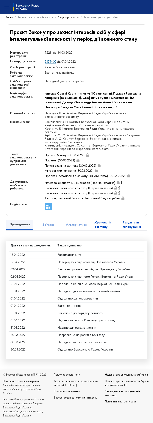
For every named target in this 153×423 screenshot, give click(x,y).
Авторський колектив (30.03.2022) (69, 171)
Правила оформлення (67, 391)
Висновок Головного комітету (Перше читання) (79, 188)
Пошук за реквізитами (68, 17)
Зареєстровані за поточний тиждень (75, 397)
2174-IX (50, 62)
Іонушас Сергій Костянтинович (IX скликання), (79, 93)
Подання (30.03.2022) (60, 160)
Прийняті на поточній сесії (120, 401)
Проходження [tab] (20, 224)
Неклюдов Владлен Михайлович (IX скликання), (80, 107)
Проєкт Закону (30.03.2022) (65, 155)
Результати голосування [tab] (132, 225)
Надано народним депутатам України (127, 374)
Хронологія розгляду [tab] (102, 225)
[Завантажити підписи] (87, 155)
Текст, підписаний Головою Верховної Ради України (82, 198)
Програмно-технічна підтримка (21, 381)
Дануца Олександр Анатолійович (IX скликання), (98, 102)
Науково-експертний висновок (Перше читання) (80, 183)
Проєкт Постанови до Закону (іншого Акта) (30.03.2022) (85, 176)
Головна (9, 17)
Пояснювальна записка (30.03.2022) (70, 166)
